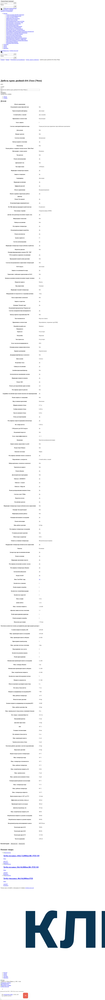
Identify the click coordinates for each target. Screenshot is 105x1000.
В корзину (3, 92)
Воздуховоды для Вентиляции (13, 27)
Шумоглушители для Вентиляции (14, 29)
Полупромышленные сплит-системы (15, 21)
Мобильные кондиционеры (13, 18)
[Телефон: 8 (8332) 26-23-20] (6, 985)
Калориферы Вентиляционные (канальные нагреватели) (20, 31)
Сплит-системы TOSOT (12, 17)
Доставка (5, 976)
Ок (25, 995)
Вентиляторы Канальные (12, 25)
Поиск (2, 4)
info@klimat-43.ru (5, 50)
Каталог (5, 13)
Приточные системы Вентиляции (14, 34)
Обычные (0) (21, 843)
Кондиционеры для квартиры (13, 23)
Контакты (5, 48)
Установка (5, 44)
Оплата (5, 47)
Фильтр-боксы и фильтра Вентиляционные (16, 32)
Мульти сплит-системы (12, 20)
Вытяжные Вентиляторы (12, 43)
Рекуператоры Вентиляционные (14, 26)
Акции (5, 45)
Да (39, 579)
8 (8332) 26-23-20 (14, 50)
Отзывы (5, 98)
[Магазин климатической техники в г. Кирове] (11, 9)
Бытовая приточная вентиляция (14, 36)
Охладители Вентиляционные (13, 35)
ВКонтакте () (14, 843)
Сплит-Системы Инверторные (13, 16)
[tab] (53, 96)
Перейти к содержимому (7, 11)
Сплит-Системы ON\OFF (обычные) (15, 14)
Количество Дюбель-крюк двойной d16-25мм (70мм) (13, 89)
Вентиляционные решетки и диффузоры (16, 39)
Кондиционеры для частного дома (14, 22)
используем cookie (8, 994)
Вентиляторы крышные (12, 41)
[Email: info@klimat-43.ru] (6, 982)
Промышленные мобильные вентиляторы (16, 38)
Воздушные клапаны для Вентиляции (15, 30)
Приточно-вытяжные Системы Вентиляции (17, 40)
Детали (5, 96)
